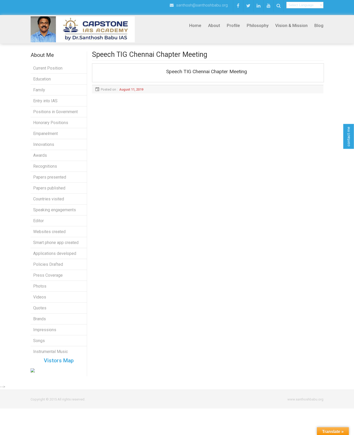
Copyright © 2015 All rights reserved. (58, 399)
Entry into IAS (45, 100)
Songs (39, 340)
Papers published (49, 188)
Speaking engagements (54, 209)
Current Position (47, 68)
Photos (39, 286)
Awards (40, 155)
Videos (39, 297)
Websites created (49, 231)
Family (39, 89)
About (214, 25)
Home (195, 25)
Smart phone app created (56, 242)
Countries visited (48, 198)
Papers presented (49, 177)
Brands (39, 318)
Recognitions (45, 166)
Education (42, 79)
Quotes (39, 307)
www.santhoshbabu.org (305, 399)
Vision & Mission (291, 25)
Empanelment (45, 133)
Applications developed (54, 253)
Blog (318, 25)
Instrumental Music (50, 351)
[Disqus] (207, 158)
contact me (348, 136)
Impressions (44, 329)
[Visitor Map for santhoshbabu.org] (59, 370)
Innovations (43, 144)
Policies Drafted (48, 264)
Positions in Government (55, 111)
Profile (233, 25)
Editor (38, 220)
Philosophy (257, 25)
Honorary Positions (50, 122)
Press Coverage (48, 275)
